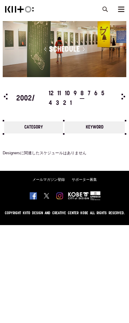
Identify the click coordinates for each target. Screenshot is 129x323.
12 (51, 94)
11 (59, 94)
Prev (6, 96)
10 (67, 94)
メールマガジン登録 (48, 179)
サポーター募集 (84, 179)
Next (123, 96)
